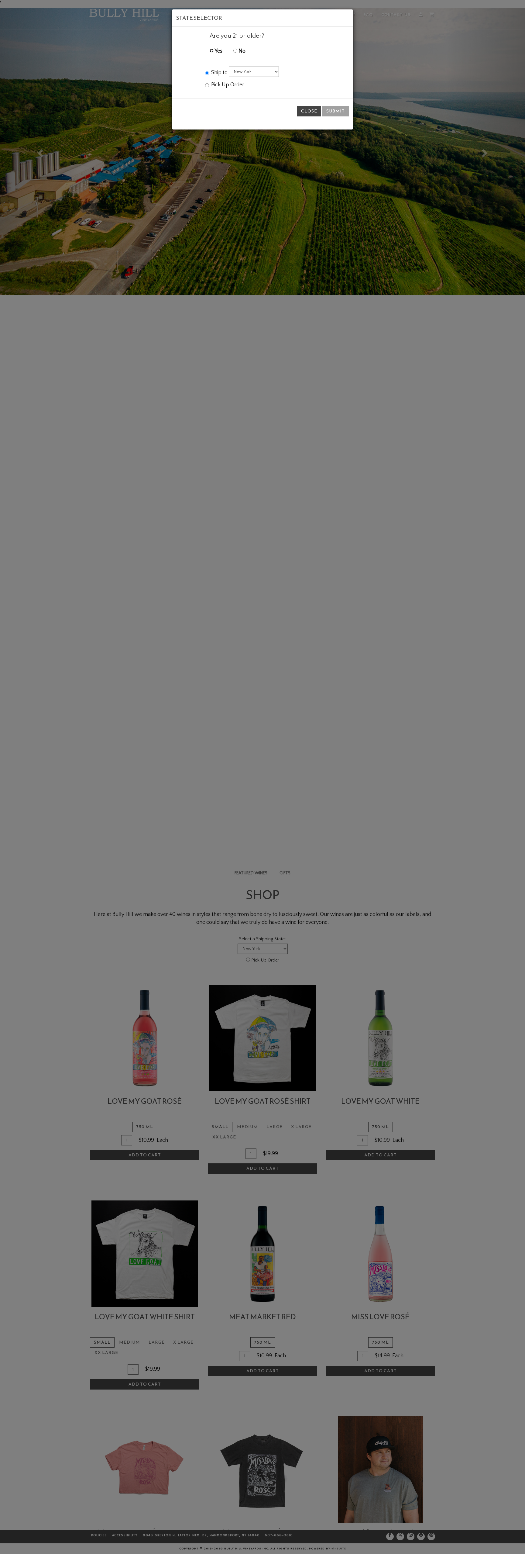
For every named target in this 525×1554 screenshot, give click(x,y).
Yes (218, 51)
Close (309, 111)
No (241, 51)
